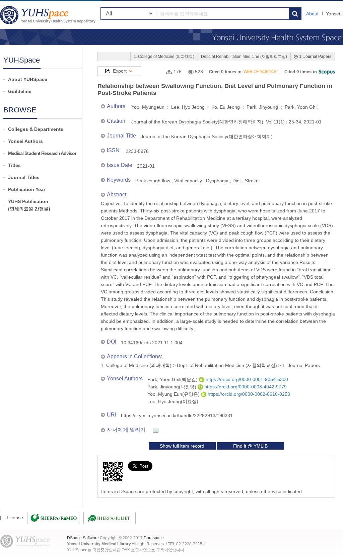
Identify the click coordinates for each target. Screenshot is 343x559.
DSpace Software (83, 538)
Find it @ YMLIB (250, 446)
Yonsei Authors (25, 141)
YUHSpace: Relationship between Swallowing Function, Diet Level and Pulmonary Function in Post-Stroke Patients (48, 14)
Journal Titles (24, 177)
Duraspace (154, 538)
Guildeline (19, 91)
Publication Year (26, 189)
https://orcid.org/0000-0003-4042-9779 (245, 386)
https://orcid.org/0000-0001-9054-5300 (246, 379)
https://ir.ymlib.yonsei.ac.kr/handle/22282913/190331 (177, 415)
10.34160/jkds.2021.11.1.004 (152, 342)
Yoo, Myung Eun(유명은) (174, 394)
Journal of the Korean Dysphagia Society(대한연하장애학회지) (207, 136)
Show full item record (182, 446)
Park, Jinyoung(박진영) (172, 386)
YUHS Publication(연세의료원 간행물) (29, 205)
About (312, 13)
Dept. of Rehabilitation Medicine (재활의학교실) (244, 56)
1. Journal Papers (315, 56)
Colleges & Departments (35, 129)
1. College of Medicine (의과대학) (164, 56)
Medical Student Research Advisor (42, 153)
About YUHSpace (27, 79)
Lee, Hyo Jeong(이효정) (172, 401)
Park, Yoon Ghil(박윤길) (173, 379)
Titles (14, 165)
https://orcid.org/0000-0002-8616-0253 (248, 394)
